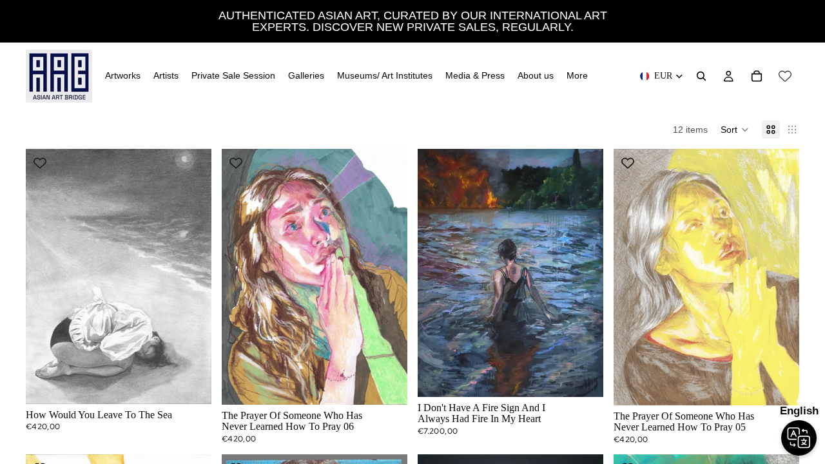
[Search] (701, 76)
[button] (735, 129)
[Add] (191, 384)
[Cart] (756, 76)
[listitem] (577, 76)
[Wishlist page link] (785, 76)
